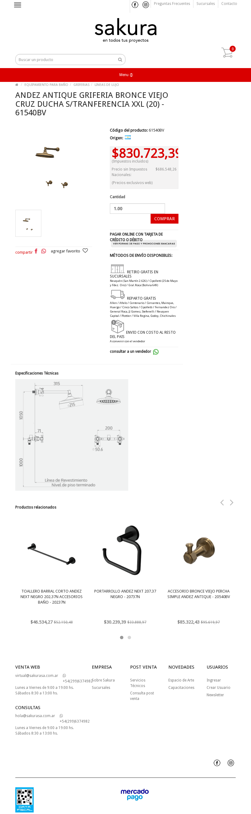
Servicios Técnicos (137, 683)
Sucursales (206, 4)
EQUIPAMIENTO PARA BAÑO (46, 85)
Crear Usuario (218, 687)
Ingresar (214, 680)
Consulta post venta (142, 696)
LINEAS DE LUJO (107, 85)
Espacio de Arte (181, 680)
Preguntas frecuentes (172, 4)
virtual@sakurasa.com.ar (36, 676)
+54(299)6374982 (78, 681)
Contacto (229, 4)
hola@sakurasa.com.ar (35, 716)
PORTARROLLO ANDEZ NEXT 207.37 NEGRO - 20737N (125, 594)
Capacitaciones (181, 687)
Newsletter (215, 695)
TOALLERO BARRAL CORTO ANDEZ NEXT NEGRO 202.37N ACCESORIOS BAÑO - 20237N (52, 597)
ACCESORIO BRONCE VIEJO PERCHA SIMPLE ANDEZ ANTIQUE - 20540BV (198, 594)
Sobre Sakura (103, 680)
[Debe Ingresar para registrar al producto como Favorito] (85, 251)
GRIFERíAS (81, 85)
